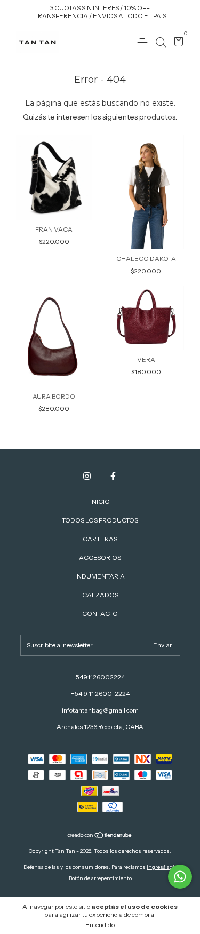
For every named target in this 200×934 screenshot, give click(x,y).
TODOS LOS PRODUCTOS (100, 520)
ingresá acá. (162, 867)
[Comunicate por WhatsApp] (180, 877)
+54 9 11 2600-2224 (100, 694)
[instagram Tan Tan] (87, 476)
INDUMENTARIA (100, 576)
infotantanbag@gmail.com (100, 710)
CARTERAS (100, 539)
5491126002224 (100, 677)
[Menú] (144, 42)
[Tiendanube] (100, 836)
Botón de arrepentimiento (100, 878)
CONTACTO (100, 614)
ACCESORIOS (100, 557)
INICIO (100, 501)
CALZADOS (100, 595)
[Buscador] (160, 42)
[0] (177, 43)
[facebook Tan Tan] (113, 476)
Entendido (100, 925)
